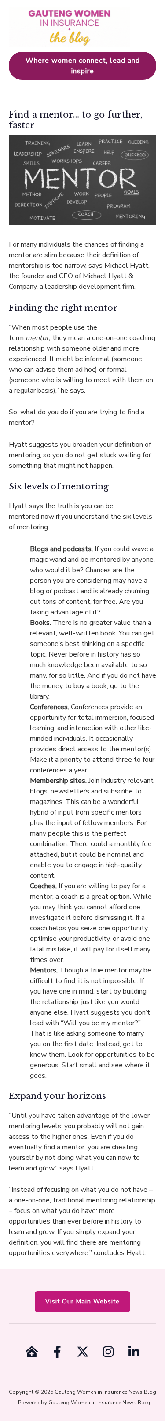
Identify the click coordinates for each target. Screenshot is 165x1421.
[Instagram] (108, 1352)
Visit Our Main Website (82, 1301)
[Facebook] (57, 1352)
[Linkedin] (134, 1352)
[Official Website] (32, 1352)
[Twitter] (83, 1352)
